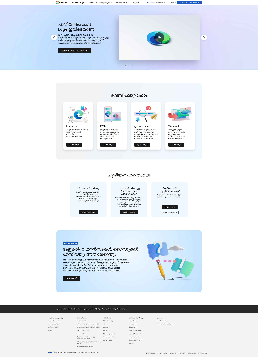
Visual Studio (132, 343)
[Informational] (164, 2)
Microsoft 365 (106, 330)
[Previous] (54, 37)
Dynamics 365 (106, 327)
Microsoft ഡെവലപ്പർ (134, 321)
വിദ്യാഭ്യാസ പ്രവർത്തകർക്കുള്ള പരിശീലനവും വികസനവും (85, 337)
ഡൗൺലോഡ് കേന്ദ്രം (54, 324)
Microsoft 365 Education (82, 330)
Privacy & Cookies (162, 353)
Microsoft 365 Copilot (109, 337)
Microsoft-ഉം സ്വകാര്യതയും (165, 324)
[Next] (204, 37)
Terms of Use (173, 353)
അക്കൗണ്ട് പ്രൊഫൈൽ (54, 321)
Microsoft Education (81, 321)
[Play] (159, 37)
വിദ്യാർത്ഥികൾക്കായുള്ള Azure (84, 346)
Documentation (133, 324)
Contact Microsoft (150, 353)
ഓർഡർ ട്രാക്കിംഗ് (53, 327)
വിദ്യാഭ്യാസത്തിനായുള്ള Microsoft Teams (87, 327)
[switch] (155, 2)
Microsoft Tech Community (136, 330)
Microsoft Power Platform (136, 340)
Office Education (80, 333)
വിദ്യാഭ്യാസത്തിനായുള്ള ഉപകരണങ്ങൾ (87, 324)
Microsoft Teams (107, 340)
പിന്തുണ (50, 330)
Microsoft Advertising (109, 333)
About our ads (192, 353)
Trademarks (182, 353)
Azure (104, 324)
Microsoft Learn (133, 327)
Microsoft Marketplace (135, 333)
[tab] (125, 66)
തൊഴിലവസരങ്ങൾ (162, 321)
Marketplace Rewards (134, 337)
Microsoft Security (108, 321)
